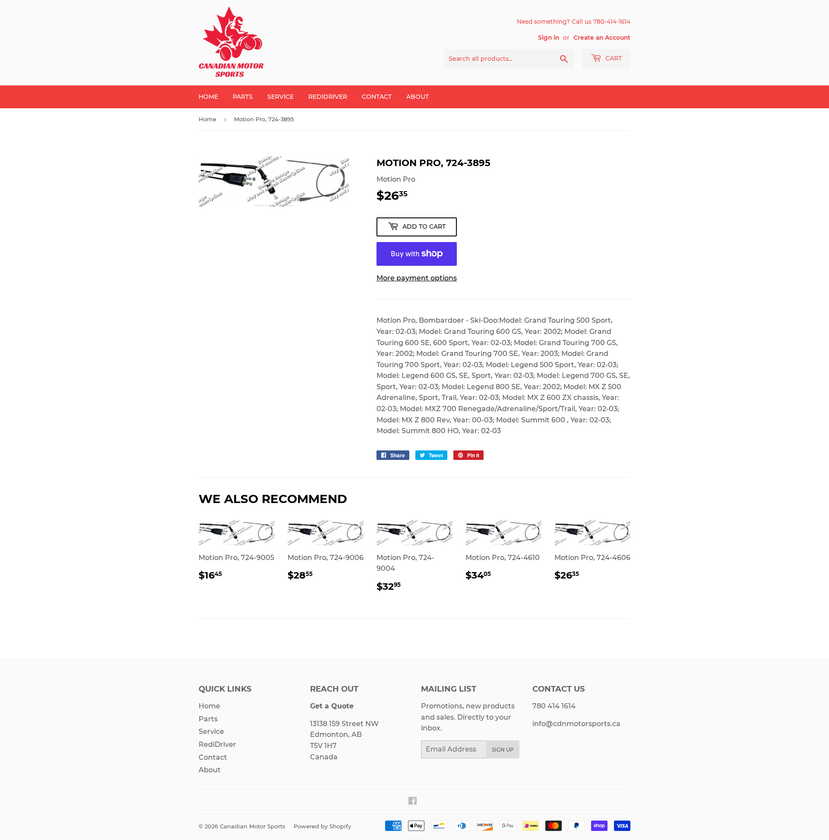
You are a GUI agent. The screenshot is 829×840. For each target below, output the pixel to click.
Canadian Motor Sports (252, 826)
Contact (377, 97)
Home (208, 97)
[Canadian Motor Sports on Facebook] (412, 802)
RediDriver (327, 97)
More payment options (417, 278)
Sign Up (503, 749)
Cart (613, 58)
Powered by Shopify (322, 826)
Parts (243, 97)
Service (280, 97)
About (417, 97)
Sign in (548, 37)
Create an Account (601, 37)
